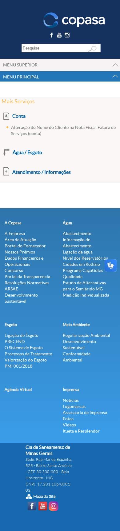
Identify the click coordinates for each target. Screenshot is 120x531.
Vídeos (69, 424)
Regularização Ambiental (86, 335)
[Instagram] (68, 36)
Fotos (68, 418)
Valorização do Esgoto (26, 359)
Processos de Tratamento (28, 353)
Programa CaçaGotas (83, 270)
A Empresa (15, 233)
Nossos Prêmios (20, 252)
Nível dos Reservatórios (85, 258)
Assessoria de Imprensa (85, 412)
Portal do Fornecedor (25, 245)
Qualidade (72, 276)
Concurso (14, 270)
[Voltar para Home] (74, 19)
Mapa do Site (44, 496)
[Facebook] (52, 36)
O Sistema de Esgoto (24, 347)
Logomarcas (74, 406)
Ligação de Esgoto (21, 335)
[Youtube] (60, 36)
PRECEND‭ (15, 341)
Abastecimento (77, 233)
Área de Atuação (20, 239)
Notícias (71, 400)
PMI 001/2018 (18, 366)
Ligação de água (78, 252)
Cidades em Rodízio (81, 264)
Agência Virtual (18, 389)
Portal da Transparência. (28, 276)
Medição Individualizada (86, 295)
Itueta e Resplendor (81, 431)
